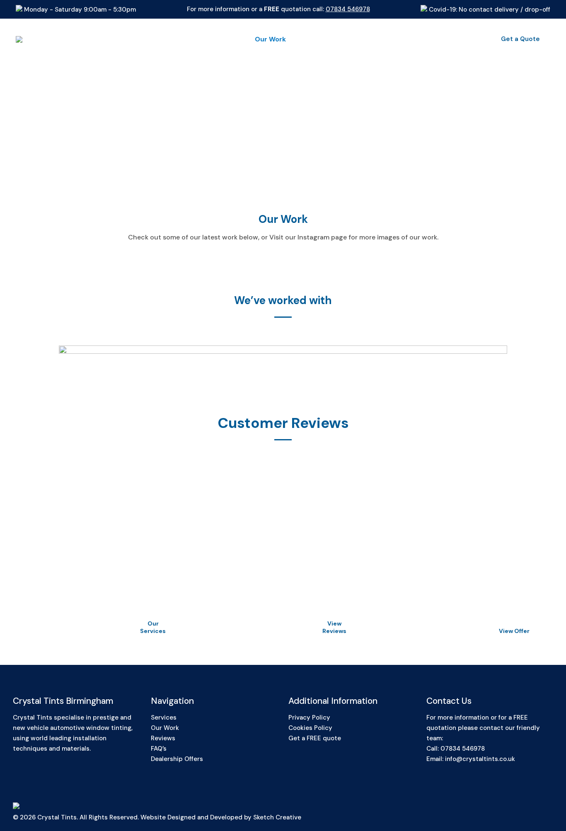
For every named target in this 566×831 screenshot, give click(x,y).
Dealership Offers (177, 759)
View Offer (514, 631)
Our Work (165, 728)
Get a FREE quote (314, 738)
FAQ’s (159, 748)
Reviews (163, 738)
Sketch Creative (277, 817)
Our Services (153, 627)
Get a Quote (520, 39)
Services (164, 717)
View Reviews (334, 627)
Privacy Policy (309, 717)
